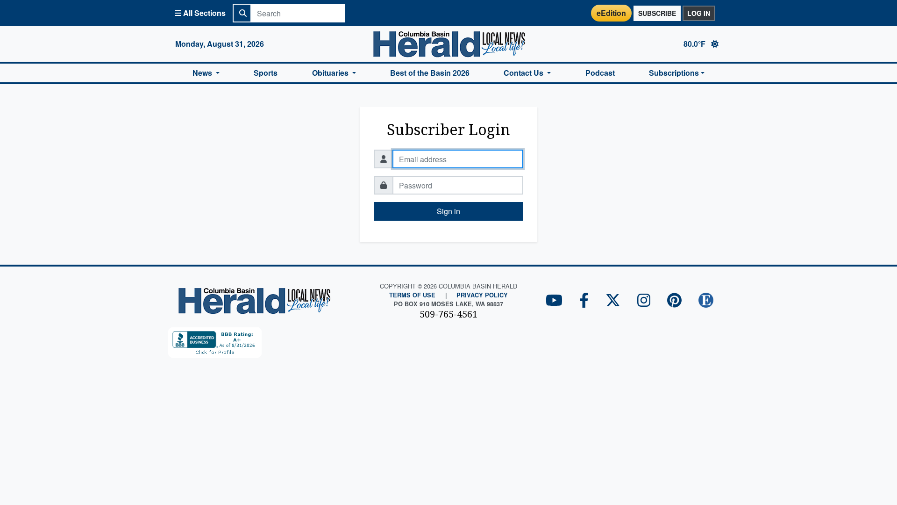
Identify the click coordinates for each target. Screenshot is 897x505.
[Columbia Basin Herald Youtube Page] (554, 301)
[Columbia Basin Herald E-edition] (706, 301)
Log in (698, 13)
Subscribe (657, 13)
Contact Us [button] (524, 72)
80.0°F (695, 43)
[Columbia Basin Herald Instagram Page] (644, 301)
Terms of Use (412, 295)
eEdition (611, 12)
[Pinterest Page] (674, 301)
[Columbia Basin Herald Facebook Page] (584, 301)
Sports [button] (266, 72)
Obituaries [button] (331, 72)
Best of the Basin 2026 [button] (430, 72)
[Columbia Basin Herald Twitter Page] (613, 301)
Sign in (448, 211)
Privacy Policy (482, 295)
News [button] (203, 72)
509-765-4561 (448, 314)
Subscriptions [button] (674, 72)
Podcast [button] (600, 72)
